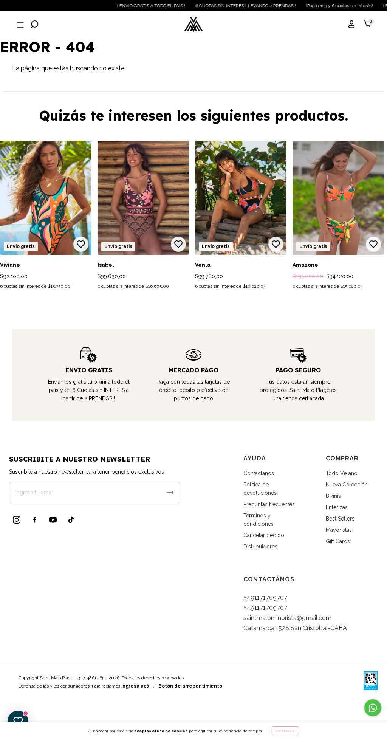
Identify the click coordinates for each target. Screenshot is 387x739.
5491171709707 (265, 597)
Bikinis (333, 496)
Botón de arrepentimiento (190, 686)
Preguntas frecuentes (269, 504)
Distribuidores (260, 547)
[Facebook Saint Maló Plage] (34, 519)
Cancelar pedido (263, 535)
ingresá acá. (135, 686)
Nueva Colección (347, 485)
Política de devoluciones (260, 489)
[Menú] (19, 25)
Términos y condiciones (258, 520)
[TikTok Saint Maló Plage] (71, 519)
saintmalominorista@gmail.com (287, 617)
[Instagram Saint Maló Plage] (16, 519)
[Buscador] (35, 25)
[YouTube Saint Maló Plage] (52, 519)
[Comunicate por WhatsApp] (372, 707)
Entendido (285, 731)
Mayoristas (339, 530)
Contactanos (258, 473)
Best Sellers (340, 519)
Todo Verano (342, 473)
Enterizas (337, 507)
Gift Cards (338, 541)
